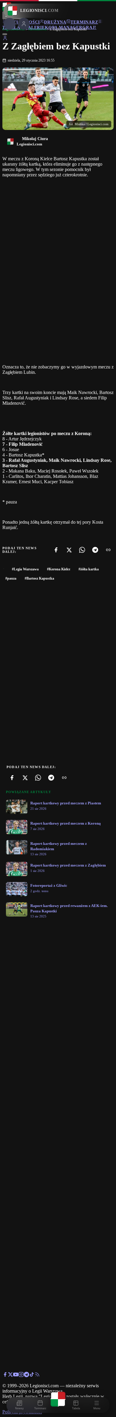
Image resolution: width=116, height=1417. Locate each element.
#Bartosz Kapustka (39, 578)
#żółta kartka (89, 569)
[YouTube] (15, 1375)
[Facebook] (56, 549)
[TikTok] (32, 1375)
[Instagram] (21, 1375)
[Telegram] (95, 549)
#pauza (10, 578)
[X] (69, 549)
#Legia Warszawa (25, 569)
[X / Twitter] (10, 1375)
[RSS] (37, 1375)
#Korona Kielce (58, 569)
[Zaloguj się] (5, 39)
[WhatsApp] (82, 549)
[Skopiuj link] (108, 549)
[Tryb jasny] (4, 34)
